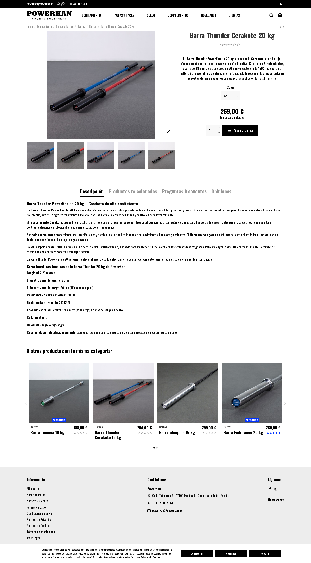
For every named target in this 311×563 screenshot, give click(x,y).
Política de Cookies (38, 525)
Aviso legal (33, 537)
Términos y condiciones (41, 531)
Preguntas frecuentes (184, 192)
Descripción (92, 192)
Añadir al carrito (243, 130)
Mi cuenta (33, 488)
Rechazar (231, 553)
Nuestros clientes (37, 501)
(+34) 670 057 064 (76, 4)
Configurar (197, 553)
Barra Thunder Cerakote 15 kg (108, 434)
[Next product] (283, 26)
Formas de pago (36, 507)
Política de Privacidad (40, 519)
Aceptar (265, 553)
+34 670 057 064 (162, 503)
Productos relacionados (133, 192)
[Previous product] (281, 26)
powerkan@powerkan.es (40, 4)
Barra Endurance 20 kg (243, 432)
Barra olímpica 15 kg (177, 432)
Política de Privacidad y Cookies (145, 557)
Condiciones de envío (39, 513)
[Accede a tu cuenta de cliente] (281, 3)
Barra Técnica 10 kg (47, 432)
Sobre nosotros (36, 494)
